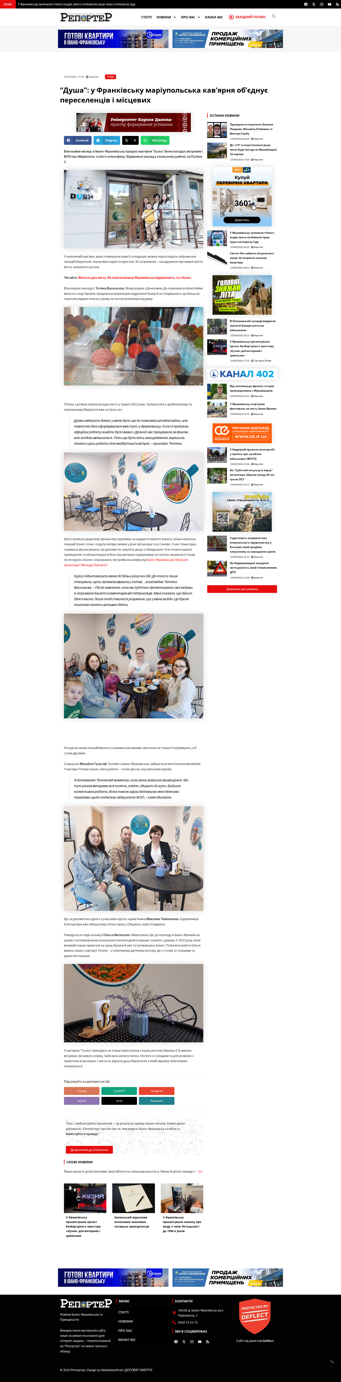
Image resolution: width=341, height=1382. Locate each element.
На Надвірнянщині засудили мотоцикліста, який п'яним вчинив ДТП (253, 567)
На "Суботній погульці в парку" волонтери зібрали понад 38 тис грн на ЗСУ (252, 474)
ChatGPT (119, 1091)
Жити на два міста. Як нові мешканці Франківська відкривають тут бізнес (134, 277)
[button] (78, 140)
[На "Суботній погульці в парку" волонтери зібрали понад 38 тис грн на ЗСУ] (217, 476)
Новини (163, 17)
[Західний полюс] (231, 17)
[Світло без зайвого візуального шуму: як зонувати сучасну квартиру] (217, 259)
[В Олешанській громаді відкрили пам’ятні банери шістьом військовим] (217, 326)
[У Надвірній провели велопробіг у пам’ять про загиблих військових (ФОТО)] (217, 455)
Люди (110, 76)
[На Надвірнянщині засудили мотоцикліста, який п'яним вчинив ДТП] (217, 569)
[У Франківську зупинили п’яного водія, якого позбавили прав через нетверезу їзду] (217, 238)
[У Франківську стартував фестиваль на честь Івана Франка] (217, 409)
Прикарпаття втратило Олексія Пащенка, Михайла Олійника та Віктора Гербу (251, 129)
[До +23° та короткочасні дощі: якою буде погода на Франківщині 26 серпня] (217, 150)
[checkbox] (332, 1361)
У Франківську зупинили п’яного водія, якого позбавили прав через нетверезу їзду (252, 237)
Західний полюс (250, 17)
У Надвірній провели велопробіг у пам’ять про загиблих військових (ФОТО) (252, 454)
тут (200, 1171)
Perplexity (156, 1100)
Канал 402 (213, 17)
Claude (81, 1091)
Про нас (188, 17)
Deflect (268, 1340)
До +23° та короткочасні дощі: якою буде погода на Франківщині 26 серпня (253, 149)
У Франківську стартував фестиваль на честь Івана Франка (253, 406)
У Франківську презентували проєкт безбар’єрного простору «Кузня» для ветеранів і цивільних (252, 348)
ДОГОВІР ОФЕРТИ (138, 1370)
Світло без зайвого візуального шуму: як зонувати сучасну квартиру (252, 258)
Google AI (157, 1091)
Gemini (81, 1100)
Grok (119, 1100)
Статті (146, 17)
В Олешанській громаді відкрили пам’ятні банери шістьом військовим (253, 325)
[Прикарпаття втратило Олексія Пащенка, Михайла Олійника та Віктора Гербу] (217, 130)
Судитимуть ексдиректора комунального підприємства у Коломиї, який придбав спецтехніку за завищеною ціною (252, 544)
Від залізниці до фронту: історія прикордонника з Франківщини (252, 388)
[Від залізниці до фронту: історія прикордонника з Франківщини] (217, 391)
